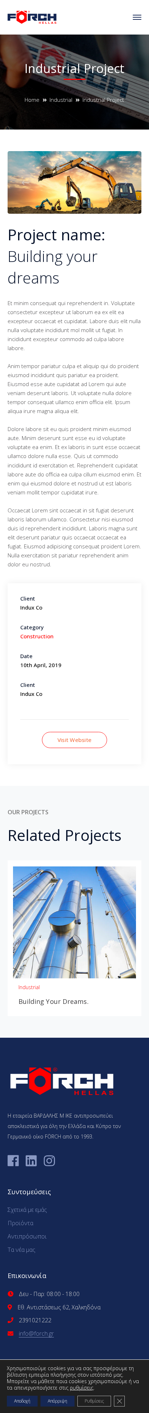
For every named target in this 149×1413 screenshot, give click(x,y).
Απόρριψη (57, 1401)
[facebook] (13, 1160)
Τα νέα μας (21, 1250)
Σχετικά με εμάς (27, 1210)
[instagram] (49, 1160)
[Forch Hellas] (32, 16)
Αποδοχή (22, 1401)
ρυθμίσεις (81, 1388)
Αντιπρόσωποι (27, 1236)
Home (32, 99)
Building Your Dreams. (53, 1001)
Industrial (61, 99)
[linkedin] (31, 1160)
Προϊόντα (20, 1223)
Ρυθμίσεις (94, 1401)
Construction (37, 636)
